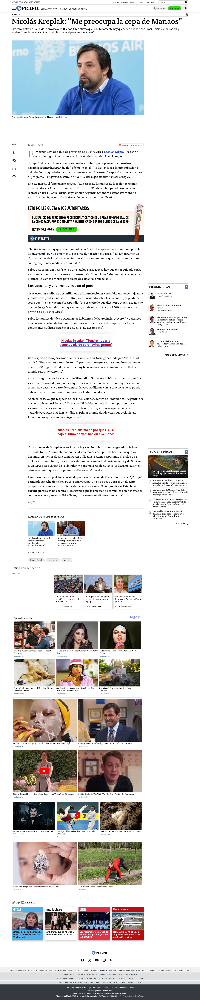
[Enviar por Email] (14, 169)
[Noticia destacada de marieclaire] (61, 910)
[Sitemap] (118, 960)
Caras (132, 2)
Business (115, 2)
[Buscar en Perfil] (186, 2)
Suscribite (174, 8)
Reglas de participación (123, 982)
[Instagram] (104, 960)
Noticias (124, 2)
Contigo (79, 978)
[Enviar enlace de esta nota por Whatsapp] (14, 160)
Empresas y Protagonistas (129, 970)
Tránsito (138, 982)
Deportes (78, 970)
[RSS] (111, 960)
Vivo (175, 970)
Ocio (86, 970)
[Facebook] (82, 960)
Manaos (67, 560)
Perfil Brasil (151, 2)
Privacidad (100, 982)
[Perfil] (28, 903)
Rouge (109, 974)
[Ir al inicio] (27, 8)
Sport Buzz (122, 978)
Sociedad (82, 9)
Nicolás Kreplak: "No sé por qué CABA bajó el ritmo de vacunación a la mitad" (85, 432)
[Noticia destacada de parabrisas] (128, 910)
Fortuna (90, 974)
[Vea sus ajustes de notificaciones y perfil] (185, 8)
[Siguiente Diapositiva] (141, 594)
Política (63, 9)
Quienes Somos (76, 982)
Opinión (73, 9)
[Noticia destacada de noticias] (27, 910)
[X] (89, 960)
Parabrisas (100, 974)
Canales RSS (63, 982)
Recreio (132, 978)
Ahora (11, 970)
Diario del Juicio (185, 970)
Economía (40, 970)
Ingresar (161, 8)
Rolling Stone (110, 978)
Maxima (140, 978)
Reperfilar (103, 970)
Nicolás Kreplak (114, 151)
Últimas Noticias (49, 9)
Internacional (61, 970)
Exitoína (140, 2)
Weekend (81, 974)
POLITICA (16, 14)
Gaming (169, 970)
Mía (114, 974)
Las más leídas (160, 452)
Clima (70, 970)
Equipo (109, 982)
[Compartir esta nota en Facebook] (14, 144)
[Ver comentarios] (186, 15)
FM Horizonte (131, 974)
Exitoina (160, 970)
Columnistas (159, 287)
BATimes (121, 974)
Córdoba (93, 970)
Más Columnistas (175, 355)
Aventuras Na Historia (94, 978)
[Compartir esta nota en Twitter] (14, 152)
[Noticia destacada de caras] (94, 910)
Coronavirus (53, 560)
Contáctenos (89, 982)
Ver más (180, 524)
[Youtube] (97, 960)
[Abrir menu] (14, 8)
